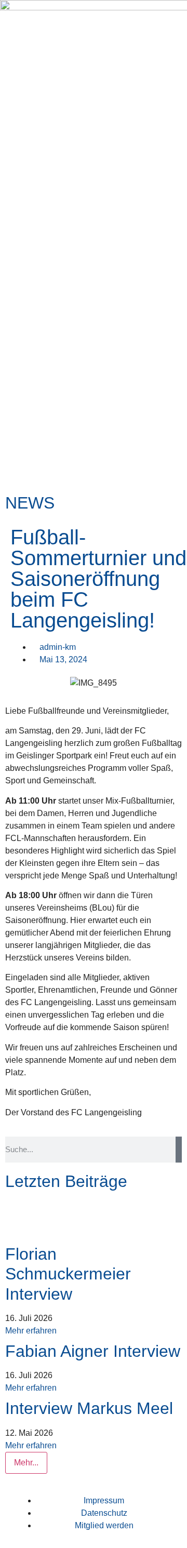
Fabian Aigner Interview (92, 1351)
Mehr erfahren (31, 1330)
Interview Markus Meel (89, 1408)
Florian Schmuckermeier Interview (68, 1274)
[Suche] (179, 1150)
